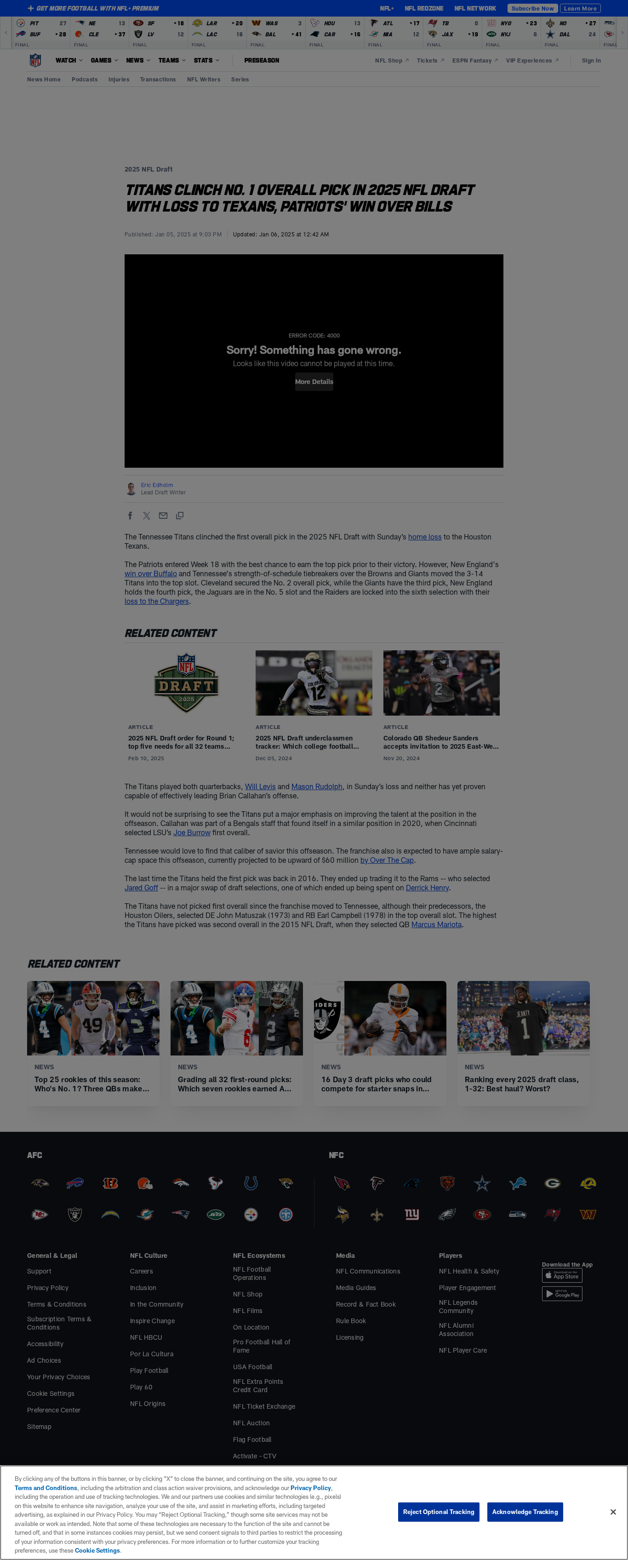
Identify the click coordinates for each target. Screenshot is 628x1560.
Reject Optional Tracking (438, 1511)
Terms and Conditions (46, 1487)
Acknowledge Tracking (525, 1511)
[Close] (613, 1512)
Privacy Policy (311, 1487)
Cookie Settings (97, 1550)
